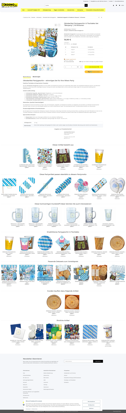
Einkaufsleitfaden (27, 375)
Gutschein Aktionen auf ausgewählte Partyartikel (31, 392)
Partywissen (86, 1)
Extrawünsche (26, 395)
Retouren (25, 384)
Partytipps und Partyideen (70, 380)
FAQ (24, 373)
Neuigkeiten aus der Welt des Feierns (99, 1)
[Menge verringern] (65, 67)
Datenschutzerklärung (46, 361)
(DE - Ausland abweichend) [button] (69, 61)
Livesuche (46, 382)
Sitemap (45, 384)
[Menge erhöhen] (81, 67)
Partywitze (66, 382)
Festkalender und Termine (70, 373)
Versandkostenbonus (119, 1)
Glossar (65, 375)
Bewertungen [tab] (36, 76)
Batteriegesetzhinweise (49, 389)
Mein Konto (46, 377)
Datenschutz (34, 409)
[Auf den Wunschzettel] (59, 25)
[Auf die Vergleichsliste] (55, 25)
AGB (44, 380)
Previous (3, 189)
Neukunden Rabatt (27, 389)
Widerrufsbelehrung (48, 373)
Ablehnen (91, 408)
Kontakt (111, 1)
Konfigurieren (91, 404)
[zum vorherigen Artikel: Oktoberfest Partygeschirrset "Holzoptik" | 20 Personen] (99, 17)
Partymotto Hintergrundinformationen (72, 377)
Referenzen (25, 397)
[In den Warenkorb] (24, 22)
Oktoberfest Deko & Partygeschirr (76, 30)
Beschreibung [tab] (27, 76)
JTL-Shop (119, 411)
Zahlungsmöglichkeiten (28, 380)
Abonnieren (98, 361)
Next (123, 189)
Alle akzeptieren (91, 401)
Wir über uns (26, 377)
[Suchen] (86, 5)
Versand (75, 44)
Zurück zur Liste (27, 17)
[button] (113, 5)
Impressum (28, 409)
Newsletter (25, 387)
